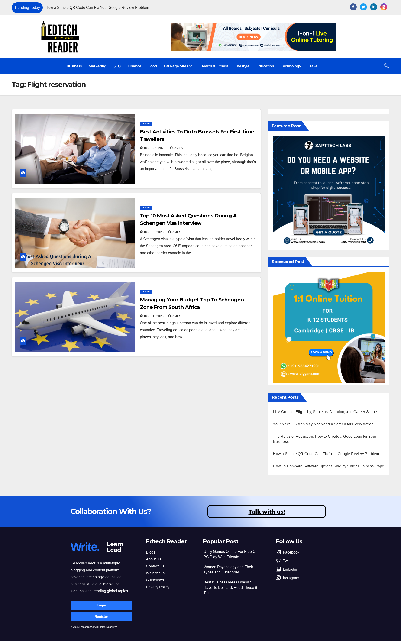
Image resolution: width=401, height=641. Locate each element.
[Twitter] (363, 6)
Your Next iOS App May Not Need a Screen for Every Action (323, 424)
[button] (314, 8)
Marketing (98, 66)
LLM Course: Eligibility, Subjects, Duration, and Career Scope (325, 412)
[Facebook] (353, 6)
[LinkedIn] (373, 6)
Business (74, 66)
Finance (134, 66)
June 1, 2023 (154, 316)
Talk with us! (267, 511)
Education (265, 66)
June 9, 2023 (154, 232)
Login (101, 605)
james (178, 148)
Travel (313, 66)
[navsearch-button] (386, 66)
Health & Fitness (214, 66)
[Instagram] (383, 6)
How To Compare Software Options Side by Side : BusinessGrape (328, 466)
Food (152, 66)
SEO (117, 66)
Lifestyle (242, 66)
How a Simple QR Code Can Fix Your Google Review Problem (97, 8)
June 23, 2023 (155, 148)
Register (101, 616)
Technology (291, 66)
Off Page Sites (176, 66)
